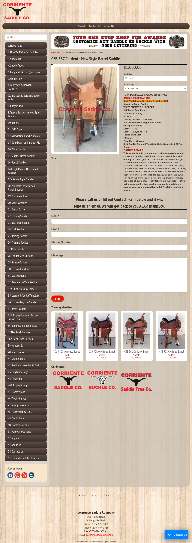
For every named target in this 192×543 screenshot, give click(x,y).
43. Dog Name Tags (18, 372)
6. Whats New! (15, 79)
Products (61, 52)
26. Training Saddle (18, 242)
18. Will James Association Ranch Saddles (21, 187)
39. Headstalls (15, 345)
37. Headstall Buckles (19, 332)
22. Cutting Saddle (18, 216)
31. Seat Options (17, 276)
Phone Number (61, 242)
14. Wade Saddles (17, 149)
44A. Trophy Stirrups (18, 385)
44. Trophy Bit (15, 379)
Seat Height (129, 84)
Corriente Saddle (95, 542)
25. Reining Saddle (17, 236)
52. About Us (14, 445)
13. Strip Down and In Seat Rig (24, 143)
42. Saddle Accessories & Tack (23, 365)
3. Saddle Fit (14, 59)
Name (55, 216)
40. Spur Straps (16, 352)
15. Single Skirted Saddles (21, 156)
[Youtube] (24, 475)
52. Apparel (14, 438)
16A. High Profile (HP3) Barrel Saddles (23, 171)
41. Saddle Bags (16, 359)
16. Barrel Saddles (17, 162)
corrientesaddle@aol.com (99, 535)
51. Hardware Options (19, 432)
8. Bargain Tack (16, 106)
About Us (109, 26)
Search (82, 26)
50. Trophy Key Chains (19, 425)
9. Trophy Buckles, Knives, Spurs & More (24, 114)
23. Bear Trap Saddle (18, 223)
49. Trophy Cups (16, 418)
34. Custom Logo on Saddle (22, 302)
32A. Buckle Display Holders (22, 289)
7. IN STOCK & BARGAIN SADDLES (20, 87)
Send (57, 298)
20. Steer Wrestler (17, 203)
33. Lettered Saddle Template (23, 295)
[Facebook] (10, 475)
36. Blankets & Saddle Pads (22, 326)
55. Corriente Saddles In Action (24, 458)
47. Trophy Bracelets (18, 405)
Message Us (180, 535)
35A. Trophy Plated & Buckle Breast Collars (23, 317)
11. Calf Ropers (16, 129)
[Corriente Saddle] (17, 16)
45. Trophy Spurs (16, 392)
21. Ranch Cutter (17, 209)
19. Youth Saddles (17, 196)
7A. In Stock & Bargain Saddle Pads (24, 97)
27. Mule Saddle (16, 249)
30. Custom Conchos (18, 269)
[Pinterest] (17, 475)
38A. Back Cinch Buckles (20, 339)
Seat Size (127, 74)
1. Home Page (15, 46)
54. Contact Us (15, 451)
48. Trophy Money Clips (20, 412)
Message (57, 255)
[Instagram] (31, 475)
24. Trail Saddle (16, 229)
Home (53, 52)
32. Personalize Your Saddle (22, 282)
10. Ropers (13, 123)
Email (55, 229)
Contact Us (95, 26)
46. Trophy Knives (17, 398)
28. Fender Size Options (20, 256)
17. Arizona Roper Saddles (21, 179)
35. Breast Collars (17, 309)
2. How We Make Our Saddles (23, 52)
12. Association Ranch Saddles (24, 136)
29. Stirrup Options (18, 262)
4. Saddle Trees (16, 65)
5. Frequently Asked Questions (24, 72)
